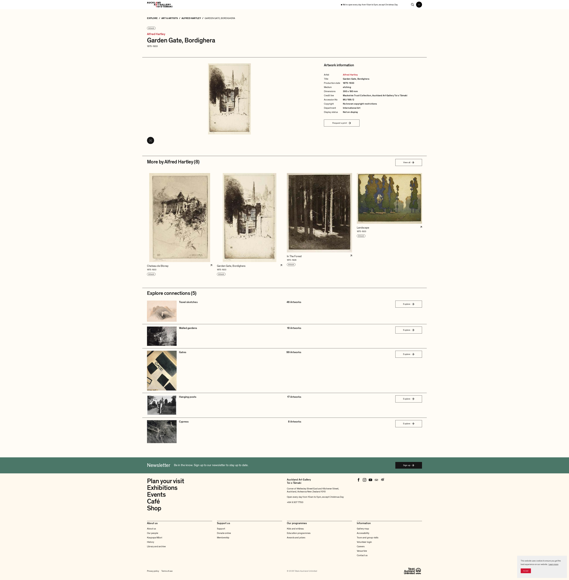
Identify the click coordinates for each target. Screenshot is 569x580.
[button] (179, 224)
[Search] (412, 5)
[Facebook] (358, 480)
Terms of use (166, 571)
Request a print (339, 122)
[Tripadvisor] (376, 480)
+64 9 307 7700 (295, 502)
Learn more (553, 564)
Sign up (406, 465)
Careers (361, 546)
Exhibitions (162, 487)
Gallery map (363, 528)
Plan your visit (165, 481)
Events (156, 494)
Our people (152, 533)
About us (151, 528)
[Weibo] (382, 480)
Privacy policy (153, 571)
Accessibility (363, 533)
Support (221, 528)
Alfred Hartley (156, 34)
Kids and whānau (295, 528)
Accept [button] (525, 571)
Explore (406, 304)
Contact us (362, 555)
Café (153, 501)
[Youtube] (370, 480)
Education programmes (298, 533)
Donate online (224, 533)
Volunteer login (364, 542)
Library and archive (156, 546)
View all (406, 162)
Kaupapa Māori (154, 537)
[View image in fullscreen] (150, 140)
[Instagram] (364, 480)
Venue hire (362, 551)
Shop (154, 508)
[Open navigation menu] (419, 5)
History (150, 542)
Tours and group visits (367, 537)
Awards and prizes (296, 537)
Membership (223, 537)
